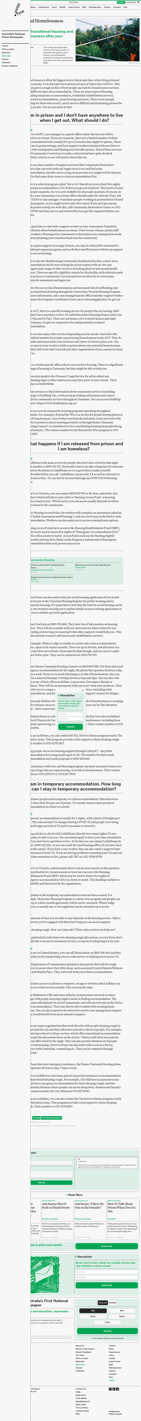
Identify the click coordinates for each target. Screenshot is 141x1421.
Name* (14, 1158)
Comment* (15, 1169)
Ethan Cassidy (115, 1414)
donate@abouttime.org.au (59, 1338)
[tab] (103, 1302)
